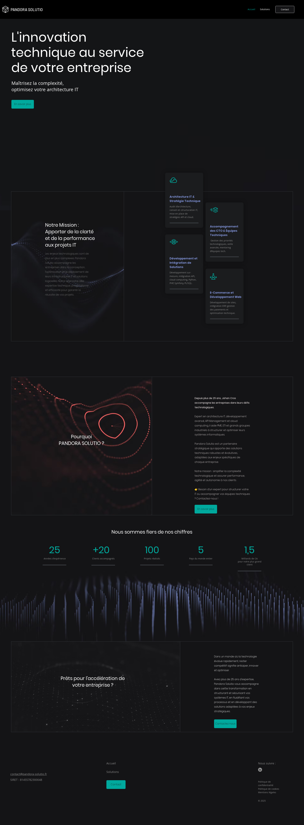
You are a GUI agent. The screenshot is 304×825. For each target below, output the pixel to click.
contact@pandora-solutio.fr (28, 774)
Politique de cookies (268, 788)
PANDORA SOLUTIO (27, 9)
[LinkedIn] (260, 770)
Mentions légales (267, 792)
